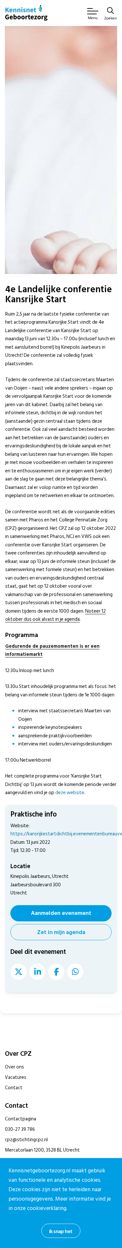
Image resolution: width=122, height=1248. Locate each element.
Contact (13, 1088)
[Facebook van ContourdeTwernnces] (56, 972)
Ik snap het (60, 1231)
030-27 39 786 (20, 1129)
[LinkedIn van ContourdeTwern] (37, 972)
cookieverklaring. (47, 1208)
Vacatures (15, 1077)
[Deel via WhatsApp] (75, 972)
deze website (69, 793)
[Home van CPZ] (26, 13)
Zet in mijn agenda (61, 932)
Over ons (14, 1067)
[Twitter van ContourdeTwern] (18, 972)
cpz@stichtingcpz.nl (26, 1140)
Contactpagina (20, 1119)
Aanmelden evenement (61, 913)
